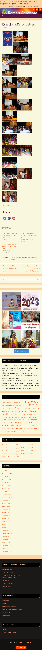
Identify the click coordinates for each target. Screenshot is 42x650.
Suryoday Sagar (14, 428)
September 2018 (7, 480)
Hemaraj (28, 414)
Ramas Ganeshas (25, 422)
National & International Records (12, 610)
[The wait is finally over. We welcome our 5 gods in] (30, 320)
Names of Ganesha (8, 572)
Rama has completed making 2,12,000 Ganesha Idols (29, 235)
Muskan (22, 257)
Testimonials (6, 616)
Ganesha (18, 257)
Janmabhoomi (12, 417)
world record (18, 431)
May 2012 (5, 525)
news (6, 423)
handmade (20, 411)
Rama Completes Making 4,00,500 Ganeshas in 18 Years (19, 454)
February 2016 (6, 495)
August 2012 (6, 519)
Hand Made (30, 411)
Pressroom (5, 601)
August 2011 (6, 543)
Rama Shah (8, 425)
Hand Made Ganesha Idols (14, 414)
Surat (29, 257)
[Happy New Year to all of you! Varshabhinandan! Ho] (30, 339)
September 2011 (7, 540)
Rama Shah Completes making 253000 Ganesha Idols (9, 247)
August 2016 (6, 489)
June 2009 (5, 549)
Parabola (20, 643)
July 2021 (5, 471)
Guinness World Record (9, 411)
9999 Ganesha (15, 402)
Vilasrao (35, 428)
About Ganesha (20, 6)
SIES (32, 426)
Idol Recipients (6, 613)
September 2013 (7, 510)
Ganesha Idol (8, 407)
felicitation (22, 405)
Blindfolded (5, 405)
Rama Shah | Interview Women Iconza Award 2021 (17, 445)
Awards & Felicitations (9, 607)
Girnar (37, 408)
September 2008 (7, 552)
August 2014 (6, 504)
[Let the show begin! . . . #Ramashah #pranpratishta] (11, 320)
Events (5, 28)
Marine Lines (16, 420)
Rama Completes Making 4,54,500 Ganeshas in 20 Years (19, 448)
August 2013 (6, 513)
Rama (25, 257)
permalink (12, 259)
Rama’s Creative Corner (9, 578)
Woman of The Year (7, 431)
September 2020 (7, 474)
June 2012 (5, 522)
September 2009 (7, 546)
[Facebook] (33, 9)
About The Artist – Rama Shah (11, 575)
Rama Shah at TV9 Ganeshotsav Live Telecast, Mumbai (10, 268)
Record (16, 426)
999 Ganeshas (5, 402)
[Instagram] (37, 9)
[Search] (38, 280)
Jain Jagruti (5, 417)
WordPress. (28, 643)
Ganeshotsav (32, 408)
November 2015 (7, 498)
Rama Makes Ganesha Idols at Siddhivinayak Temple (10, 234)
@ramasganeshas (22, 351)
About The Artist (9, 6)
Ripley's (20, 426)
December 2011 (7, 534)
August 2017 (6, 486)
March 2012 (5, 528)
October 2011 (6, 537)
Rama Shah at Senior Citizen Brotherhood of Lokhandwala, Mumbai (31, 268)
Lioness (10, 420)
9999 (10, 402)
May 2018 (5, 483)
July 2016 (5, 492)
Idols (36, 414)
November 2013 (7, 507)
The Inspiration (6, 581)
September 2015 (7, 501)
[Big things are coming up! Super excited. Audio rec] (11, 339)
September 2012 (7, 516)
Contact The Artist (33, 6)
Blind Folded (12, 257)
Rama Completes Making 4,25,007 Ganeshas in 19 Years (19, 451)
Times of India (28, 428)
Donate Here (6, 587)
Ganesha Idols (21, 408)
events (10, 405)
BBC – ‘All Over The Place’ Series (12, 457)
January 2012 (6, 531)
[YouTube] (40, 9)
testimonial (20, 428)
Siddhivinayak (26, 426)
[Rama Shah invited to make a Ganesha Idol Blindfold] (11, 301)
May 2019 (5, 477)
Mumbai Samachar (25, 420)
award (20, 402)
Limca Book (23, 417)
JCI (18, 417)
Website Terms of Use (9, 633)
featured (16, 405)
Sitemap (4, 630)
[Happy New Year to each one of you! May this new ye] (30, 301)
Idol (32, 414)
